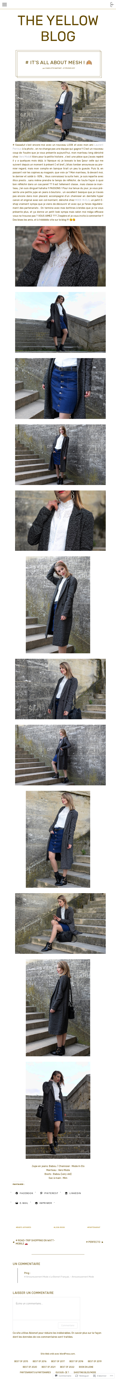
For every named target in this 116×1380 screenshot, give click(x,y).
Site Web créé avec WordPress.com (58, 1354)
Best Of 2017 (58, 1361)
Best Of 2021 (48, 1367)
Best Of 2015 (21, 1361)
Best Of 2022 (67, 1367)
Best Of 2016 (40, 1361)
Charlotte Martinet (53, 68)
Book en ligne (86, 1367)
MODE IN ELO (82, 200)
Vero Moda (25, 156)
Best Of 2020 (30, 1367)
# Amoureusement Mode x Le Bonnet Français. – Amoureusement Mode (59, 1277)
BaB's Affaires (24, 1227)
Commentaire (67, 1325)
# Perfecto (93, 1242)
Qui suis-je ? (62, 1372)
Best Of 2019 (95, 1361)
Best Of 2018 (76, 1361)
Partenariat (94, 1227)
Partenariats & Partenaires (35, 1372)
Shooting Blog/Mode (85, 1372)
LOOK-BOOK (60, 1227)
